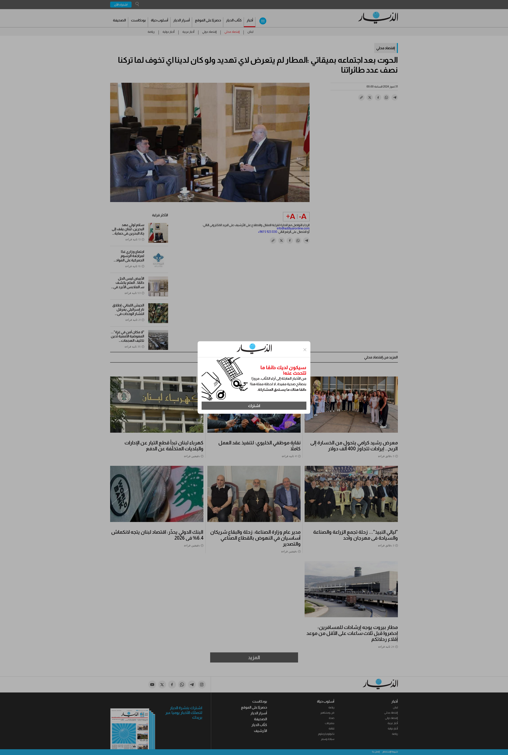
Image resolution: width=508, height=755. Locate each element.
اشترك (254, 406)
